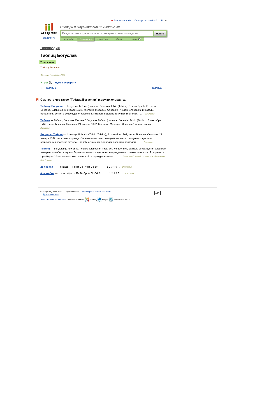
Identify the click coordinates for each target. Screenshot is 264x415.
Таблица (157, 87)
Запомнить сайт (122, 20)
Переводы (103, 39)
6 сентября (47, 173)
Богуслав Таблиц (51, 134)
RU (162, 20)
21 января (46, 166)
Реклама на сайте (103, 192)
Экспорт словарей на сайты (53, 199)
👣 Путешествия (51, 194)
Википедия (68, 39)
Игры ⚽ (136, 39)
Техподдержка (87, 192)
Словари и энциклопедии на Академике (90, 27)
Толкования (86, 39)
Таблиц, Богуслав (51, 106)
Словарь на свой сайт (146, 20)
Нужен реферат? (65, 82)
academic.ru (49, 38)
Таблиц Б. (51, 87)
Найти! (160, 33)
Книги (119, 39)
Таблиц (45, 120)
